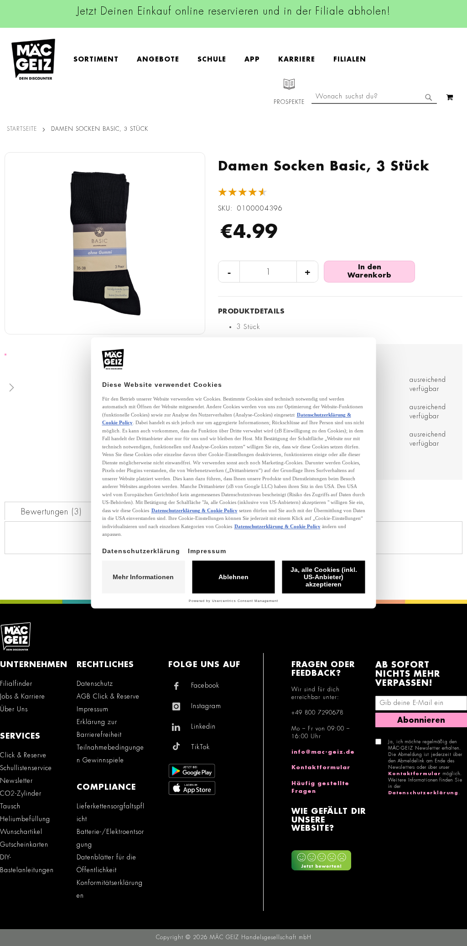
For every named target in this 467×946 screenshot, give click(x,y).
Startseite (22, 129)
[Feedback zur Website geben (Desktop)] (328, 857)
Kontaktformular (320, 767)
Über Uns (14, 709)
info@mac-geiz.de (323, 752)
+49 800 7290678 (317, 712)
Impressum (93, 709)
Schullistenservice (26, 768)
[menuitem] (100, 59)
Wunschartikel (21, 831)
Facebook (205, 685)
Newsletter (16, 780)
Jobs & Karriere (22, 696)
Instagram (206, 706)
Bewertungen (50, 512)
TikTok (200, 747)
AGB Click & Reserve (108, 696)
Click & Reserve (23, 755)
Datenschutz (95, 683)
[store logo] (33, 59)
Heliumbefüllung (25, 819)
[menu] (224, 59)
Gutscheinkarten (24, 844)
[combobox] (374, 97)
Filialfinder (16, 683)
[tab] (51, 511)
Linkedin (203, 726)
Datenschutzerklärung (423, 793)
